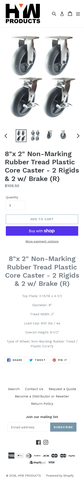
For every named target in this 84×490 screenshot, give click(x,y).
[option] (21, 135)
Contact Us (34, 389)
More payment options (42, 241)
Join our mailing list (42, 417)
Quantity (12, 197)
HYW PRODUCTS (30, 475)
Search (14, 389)
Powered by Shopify (60, 475)
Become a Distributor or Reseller (42, 396)
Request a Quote (62, 389)
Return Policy (42, 404)
